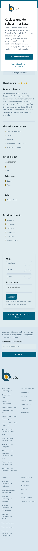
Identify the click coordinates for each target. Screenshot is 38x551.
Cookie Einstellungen (19, 64)
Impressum (19, 67)
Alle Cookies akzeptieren (19, 57)
